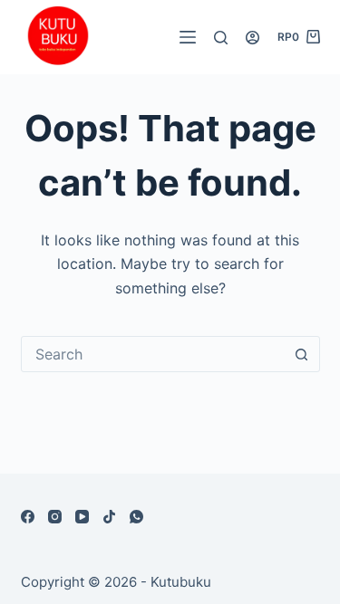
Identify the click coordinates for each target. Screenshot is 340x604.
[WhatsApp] (136, 516)
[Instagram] (55, 516)
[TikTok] (109, 516)
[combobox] (153, 354)
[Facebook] (27, 516)
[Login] (252, 37)
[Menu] (188, 37)
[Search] (221, 37)
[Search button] (302, 354)
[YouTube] (82, 516)
